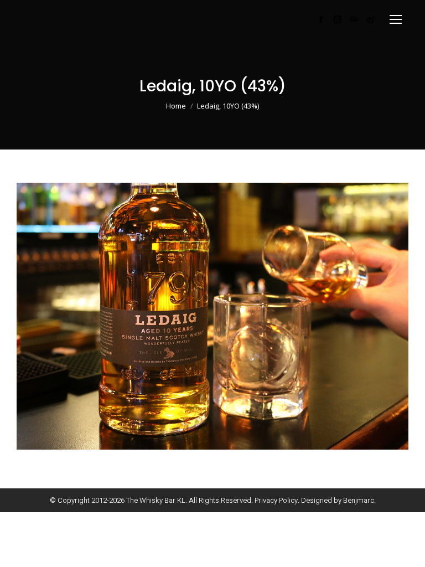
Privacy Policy (276, 500)
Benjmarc (358, 500)
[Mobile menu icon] (395, 19)
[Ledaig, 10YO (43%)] (212, 316)
